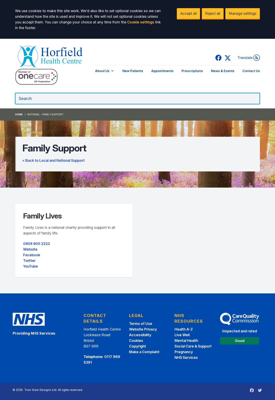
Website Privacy (143, 329)
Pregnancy (184, 352)
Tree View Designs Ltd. (40, 390)
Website (30, 249)
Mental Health (186, 340)
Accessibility (140, 335)
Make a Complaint (144, 352)
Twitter (29, 260)
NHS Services (186, 357)
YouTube (30, 266)
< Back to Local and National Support (53, 160)
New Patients (132, 71)
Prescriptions (192, 71)
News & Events (222, 71)
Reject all (212, 13)
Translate (245, 58)
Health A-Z (184, 329)
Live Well (182, 335)
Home (19, 114)
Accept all (188, 13)
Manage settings (242, 13)
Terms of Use (140, 323)
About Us (102, 71)
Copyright (137, 346)
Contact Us (251, 71)
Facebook (31, 255)
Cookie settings (140, 22)
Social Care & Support (193, 346)
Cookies (136, 340)
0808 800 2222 (36, 243)
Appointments (162, 71)
